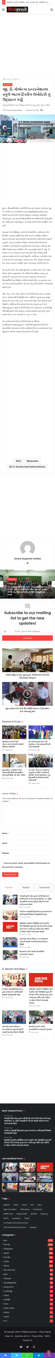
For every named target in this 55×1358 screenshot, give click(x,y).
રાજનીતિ (7, 1300)
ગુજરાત (6, 1253)
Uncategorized (10, 1283)
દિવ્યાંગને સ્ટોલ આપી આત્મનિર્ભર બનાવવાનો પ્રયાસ (31, 953)
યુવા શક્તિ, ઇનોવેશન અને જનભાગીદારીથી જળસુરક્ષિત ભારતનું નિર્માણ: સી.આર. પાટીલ (13, 772)
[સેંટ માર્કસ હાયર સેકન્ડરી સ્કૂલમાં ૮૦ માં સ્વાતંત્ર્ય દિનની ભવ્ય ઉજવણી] (41, 732)
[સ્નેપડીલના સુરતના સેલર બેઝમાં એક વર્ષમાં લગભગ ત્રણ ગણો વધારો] (10, 1187)
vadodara (32, 1227)
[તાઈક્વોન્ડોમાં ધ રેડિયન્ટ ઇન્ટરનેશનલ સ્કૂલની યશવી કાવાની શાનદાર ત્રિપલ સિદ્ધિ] (10, 942)
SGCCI (6, 1218)
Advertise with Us (22, 1336)
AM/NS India (8, 1214)
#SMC (15, 1205)
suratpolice (16, 1218)
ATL (19, 461)
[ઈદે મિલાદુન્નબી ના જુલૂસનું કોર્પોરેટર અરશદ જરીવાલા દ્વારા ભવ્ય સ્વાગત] (45, 1177)
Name (5, 833)
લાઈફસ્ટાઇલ (8, 1287)
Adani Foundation (10, 1209)
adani (40, 1205)
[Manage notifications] (49, 1352)
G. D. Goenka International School (28, 466)
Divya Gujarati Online (14, 110)
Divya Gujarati (45, 1332)
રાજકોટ (7, 1312)
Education (33, 461)
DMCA (47, 1336)
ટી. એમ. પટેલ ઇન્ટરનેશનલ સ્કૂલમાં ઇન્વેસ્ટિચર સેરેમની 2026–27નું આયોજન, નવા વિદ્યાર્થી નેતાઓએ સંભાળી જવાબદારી (39, 775)
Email (5, 843)
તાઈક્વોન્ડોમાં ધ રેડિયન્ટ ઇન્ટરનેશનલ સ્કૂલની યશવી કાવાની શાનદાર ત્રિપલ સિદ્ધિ (33, 941)
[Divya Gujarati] (17, 9)
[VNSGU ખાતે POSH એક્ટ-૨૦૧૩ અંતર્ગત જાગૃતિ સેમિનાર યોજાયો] (14, 732)
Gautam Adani (22, 1214)
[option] (27, 584)
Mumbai (34, 1214)
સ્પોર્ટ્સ (6, 1261)
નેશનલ (6, 1266)
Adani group (24, 1209)
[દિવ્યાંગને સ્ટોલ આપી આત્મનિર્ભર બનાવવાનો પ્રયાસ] (10, 955)
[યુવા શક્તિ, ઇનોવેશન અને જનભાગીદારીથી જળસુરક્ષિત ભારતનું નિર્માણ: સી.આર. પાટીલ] (14, 761)
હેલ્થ (5, 1274)
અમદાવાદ (7, 1278)
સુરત (5, 1240)
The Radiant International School (15, 1223)
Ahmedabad (37, 1209)
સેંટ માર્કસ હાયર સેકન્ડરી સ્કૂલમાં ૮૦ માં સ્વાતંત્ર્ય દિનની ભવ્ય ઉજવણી (39, 744)
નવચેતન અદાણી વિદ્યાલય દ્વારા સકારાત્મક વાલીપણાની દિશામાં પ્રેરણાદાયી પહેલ (35, 913)
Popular (9, 887)
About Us (9, 1336)
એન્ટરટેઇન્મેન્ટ (9, 1270)
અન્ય (6, 1304)
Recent (26, 887)
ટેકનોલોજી (8, 1291)
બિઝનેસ (7, 1244)
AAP (32, 1205)
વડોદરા (6, 1295)
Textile (26, 1218)
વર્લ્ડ (5, 1321)
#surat (24, 1205)
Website (5, 853)
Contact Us (27, 1340)
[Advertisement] (27, 44)
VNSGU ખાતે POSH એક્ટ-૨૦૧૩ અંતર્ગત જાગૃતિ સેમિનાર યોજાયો (12, 744)
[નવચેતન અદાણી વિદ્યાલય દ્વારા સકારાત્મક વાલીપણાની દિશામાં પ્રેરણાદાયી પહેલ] (10, 915)
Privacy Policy (37, 1336)
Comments (45, 887)
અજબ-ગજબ (9, 1308)
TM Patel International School (14, 1227)
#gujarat (6, 1205)
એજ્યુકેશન (15, 79)
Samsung (44, 1214)
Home (7, 79)
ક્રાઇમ (6, 1317)
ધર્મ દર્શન (7, 1257)
